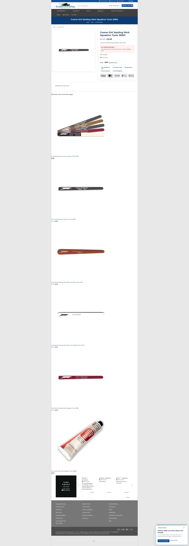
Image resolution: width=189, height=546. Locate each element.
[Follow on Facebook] (128, 1)
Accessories (75, 10)
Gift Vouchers (59, 518)
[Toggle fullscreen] (57, 537)
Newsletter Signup (60, 515)
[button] (78, 485)
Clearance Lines (60, 506)
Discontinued (99, 22)
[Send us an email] (132, 1)
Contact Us (59, 509)
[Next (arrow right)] (57, 543)
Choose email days (163, 540)
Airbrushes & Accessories (115, 515)
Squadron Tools (113, 62)
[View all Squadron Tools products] (106, 62)
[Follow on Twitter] (131, 1)
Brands (58, 14)
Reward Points (86, 504)
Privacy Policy (86, 506)
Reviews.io (85, 518)
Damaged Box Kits (61, 504)
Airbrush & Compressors (117, 10)
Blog (110, 521)
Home (87, 22)
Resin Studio (59, 523)
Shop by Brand (113, 518)
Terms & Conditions (87, 509)
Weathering (100, 10)
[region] (105, 485)
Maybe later (173, 540)
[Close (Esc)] (65, 537)
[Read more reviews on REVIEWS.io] (66, 490)
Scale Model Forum (61, 521)
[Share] (61, 537)
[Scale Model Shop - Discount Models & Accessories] (65, 5)
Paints (88, 10)
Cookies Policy (86, 512)
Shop (92, 22)
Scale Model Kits (61, 10)
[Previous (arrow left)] (52, 543)
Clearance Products (87, 515)
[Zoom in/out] (52, 537)
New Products (66, 14)
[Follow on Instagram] (129, 1)
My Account (59, 512)
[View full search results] (78, 3)
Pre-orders (73, 14)
